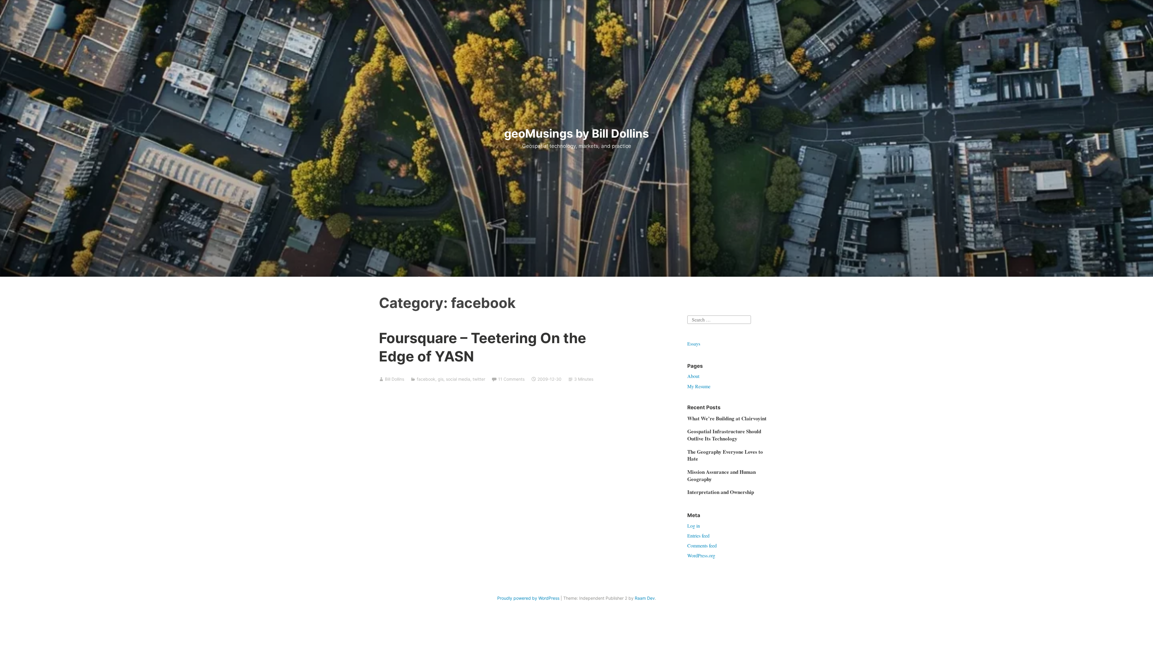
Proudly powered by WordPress (528, 598)
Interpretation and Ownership (720, 492)
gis (440, 379)
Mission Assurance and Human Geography (721, 475)
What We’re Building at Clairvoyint (727, 418)
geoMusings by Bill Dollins (576, 133)
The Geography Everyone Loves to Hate (725, 455)
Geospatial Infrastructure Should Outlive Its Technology (724, 435)
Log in (693, 526)
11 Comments (511, 379)
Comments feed (702, 545)
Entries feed (698, 535)
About (693, 376)
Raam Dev (645, 598)
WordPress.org (701, 555)
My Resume (698, 386)
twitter (479, 379)
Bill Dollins (394, 379)
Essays (693, 343)
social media (458, 379)
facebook (426, 379)
